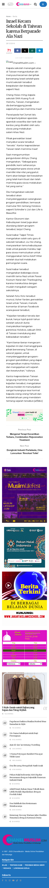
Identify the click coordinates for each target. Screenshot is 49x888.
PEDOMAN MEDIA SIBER (35, 865)
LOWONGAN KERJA (22, 868)
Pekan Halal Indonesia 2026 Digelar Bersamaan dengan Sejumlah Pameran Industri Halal (28, 777)
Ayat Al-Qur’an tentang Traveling (25, 745)
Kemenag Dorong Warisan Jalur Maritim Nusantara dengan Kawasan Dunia (28, 816)
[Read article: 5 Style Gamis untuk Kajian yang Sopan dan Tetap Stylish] (24, 688)
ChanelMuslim (18, 851)
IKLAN (4, 865)
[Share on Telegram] (39, 50)
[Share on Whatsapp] (32, 50)
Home (8, 16)
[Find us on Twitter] (6, 880)
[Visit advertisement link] (24, 415)
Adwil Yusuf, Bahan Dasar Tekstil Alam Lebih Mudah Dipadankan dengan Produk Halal (27, 792)
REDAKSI (7, 868)
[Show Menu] (3, 4)
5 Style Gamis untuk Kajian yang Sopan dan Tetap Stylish (18, 708)
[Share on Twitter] (25, 50)
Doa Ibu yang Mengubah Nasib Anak (26, 765)
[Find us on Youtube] (13, 880)
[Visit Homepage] (23, 4)
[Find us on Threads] (20, 880)
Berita (15, 16)
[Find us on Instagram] (9, 880)
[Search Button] (35, 4)
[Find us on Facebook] (2, 880)
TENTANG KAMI (16, 865)
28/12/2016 (10, 43)
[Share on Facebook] (17, 50)
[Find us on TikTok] (17, 880)
